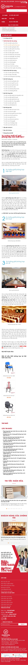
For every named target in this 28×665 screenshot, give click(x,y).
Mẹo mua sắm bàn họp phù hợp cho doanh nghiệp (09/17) (14, 452)
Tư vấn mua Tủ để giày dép (10, 122)
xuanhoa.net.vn (10, 154)
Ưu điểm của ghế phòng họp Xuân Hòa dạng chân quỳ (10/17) (14, 440)
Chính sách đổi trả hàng (6, 602)
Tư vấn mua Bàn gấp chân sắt (11, 52)
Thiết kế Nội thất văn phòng (8, 29)
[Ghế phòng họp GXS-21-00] (9, 406)
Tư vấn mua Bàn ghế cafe (10, 103)
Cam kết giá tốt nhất (6, 589)
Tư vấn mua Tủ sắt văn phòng (11, 66)
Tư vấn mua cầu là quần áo (10, 115)
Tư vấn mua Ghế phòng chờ (11, 58)
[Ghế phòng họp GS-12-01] (9, 387)
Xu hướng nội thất (7, 38)
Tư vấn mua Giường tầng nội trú (11, 88)
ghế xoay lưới (20, 251)
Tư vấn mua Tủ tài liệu (9, 64)
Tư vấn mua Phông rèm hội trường (12, 76)
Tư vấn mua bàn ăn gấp (10, 111)
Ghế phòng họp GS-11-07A (14, 324)
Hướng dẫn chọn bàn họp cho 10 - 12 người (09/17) (14, 461)
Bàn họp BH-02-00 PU (14, 290)
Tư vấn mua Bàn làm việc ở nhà (11, 109)
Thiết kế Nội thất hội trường (10, 70)
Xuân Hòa (12, 300)
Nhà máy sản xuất (5, 581)
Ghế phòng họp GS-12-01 (8, 395)
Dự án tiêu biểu (13, 21)
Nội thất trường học (8, 79)
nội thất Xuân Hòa (6, 346)
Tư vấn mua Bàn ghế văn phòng (11, 48)
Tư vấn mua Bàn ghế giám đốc (11, 46)
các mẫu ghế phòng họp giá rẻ (13, 156)
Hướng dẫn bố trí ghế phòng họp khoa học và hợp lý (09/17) (14, 455)
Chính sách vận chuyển (6, 598)
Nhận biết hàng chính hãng (7, 585)
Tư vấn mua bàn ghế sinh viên (11, 84)
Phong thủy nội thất (8, 133)
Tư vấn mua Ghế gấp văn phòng (12, 56)
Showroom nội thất (5, 587)
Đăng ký (22, 624)
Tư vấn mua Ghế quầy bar (10, 60)
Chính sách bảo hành (6, 600)
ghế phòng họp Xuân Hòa (13, 245)
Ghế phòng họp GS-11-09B (9, 375)
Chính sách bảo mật (6, 606)
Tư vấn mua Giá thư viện (10, 86)
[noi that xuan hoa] (14, 655)
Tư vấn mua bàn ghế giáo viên (11, 81)
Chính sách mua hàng (6, 596)
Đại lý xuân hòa (13, 25)
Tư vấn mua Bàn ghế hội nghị (11, 97)
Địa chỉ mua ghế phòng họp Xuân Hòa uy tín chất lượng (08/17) (14, 473)
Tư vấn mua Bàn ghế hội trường (11, 72)
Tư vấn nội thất (14, 15)
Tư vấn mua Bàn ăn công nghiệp (12, 101)
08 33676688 (23, 1)
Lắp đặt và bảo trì (7, 127)
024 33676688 (10, 1)
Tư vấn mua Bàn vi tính (9, 50)
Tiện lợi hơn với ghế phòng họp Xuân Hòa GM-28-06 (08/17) (14, 467)
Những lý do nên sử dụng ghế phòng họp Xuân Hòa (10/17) (14, 434)
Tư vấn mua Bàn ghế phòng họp (9, 30)
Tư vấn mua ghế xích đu (10, 117)
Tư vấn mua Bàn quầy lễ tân (11, 43)
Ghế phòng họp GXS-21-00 (9, 415)
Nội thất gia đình (7, 107)
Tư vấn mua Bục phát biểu (10, 74)
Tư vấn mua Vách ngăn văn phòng (12, 67)
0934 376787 (12, 614)
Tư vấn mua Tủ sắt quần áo (10, 124)
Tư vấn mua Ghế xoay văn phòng (12, 54)
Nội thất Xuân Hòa (7, 351)
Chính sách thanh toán (6, 604)
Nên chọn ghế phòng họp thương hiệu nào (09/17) (13, 464)
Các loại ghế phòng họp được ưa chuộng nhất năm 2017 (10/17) (14, 446)
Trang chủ (4, 27)
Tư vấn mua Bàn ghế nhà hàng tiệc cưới (13, 95)
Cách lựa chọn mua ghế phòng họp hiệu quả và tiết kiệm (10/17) (14, 443)
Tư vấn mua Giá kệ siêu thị (10, 104)
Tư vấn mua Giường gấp (10, 62)
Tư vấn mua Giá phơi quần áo (11, 119)
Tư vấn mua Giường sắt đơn (10, 90)
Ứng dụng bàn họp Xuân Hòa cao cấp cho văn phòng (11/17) (14, 431)
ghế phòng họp (10, 208)
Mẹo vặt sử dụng (7, 130)
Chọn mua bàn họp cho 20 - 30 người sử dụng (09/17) (14, 458)
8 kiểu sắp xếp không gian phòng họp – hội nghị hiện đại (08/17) (13, 470)
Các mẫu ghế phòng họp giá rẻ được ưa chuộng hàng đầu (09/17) (13, 449)
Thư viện (11, 18)
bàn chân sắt (19, 208)
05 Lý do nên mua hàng (6, 591)
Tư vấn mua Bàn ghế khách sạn (11, 99)
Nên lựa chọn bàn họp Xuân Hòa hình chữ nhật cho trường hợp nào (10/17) (13, 437)
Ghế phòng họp (5, 150)
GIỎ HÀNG (24, 2)
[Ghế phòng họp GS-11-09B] (9, 367)
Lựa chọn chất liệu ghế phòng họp (17, 213)
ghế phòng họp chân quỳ (12, 197)
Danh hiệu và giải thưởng (7, 583)
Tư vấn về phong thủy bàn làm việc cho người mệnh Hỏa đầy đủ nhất (13, 501)
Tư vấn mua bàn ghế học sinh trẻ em (12, 113)
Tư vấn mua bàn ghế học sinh (11, 83)
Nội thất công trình (8, 93)
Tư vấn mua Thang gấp (9, 121)
